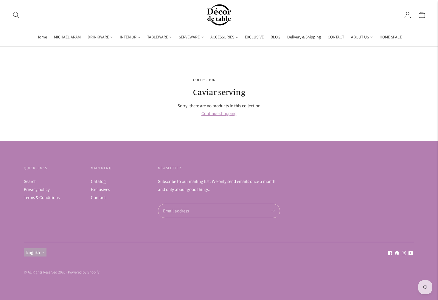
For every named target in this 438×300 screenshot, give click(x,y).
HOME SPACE (391, 37)
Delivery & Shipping (304, 37)
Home (41, 37)
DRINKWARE (98, 37)
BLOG (275, 37)
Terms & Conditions (42, 197)
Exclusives (100, 189)
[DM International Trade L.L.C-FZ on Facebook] (390, 254)
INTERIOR (128, 37)
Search (30, 181)
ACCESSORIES (222, 37)
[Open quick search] (16, 14)
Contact (98, 197)
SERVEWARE (189, 37)
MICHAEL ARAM (67, 37)
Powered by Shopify (84, 272)
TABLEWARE (157, 37)
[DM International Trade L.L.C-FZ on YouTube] (411, 254)
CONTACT (336, 37)
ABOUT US (360, 37)
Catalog (98, 181)
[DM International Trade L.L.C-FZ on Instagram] (404, 254)
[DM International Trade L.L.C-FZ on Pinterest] (397, 254)
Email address (175, 203)
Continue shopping (219, 113)
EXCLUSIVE (254, 37)
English (33, 252)
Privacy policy (37, 189)
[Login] (407, 14)
